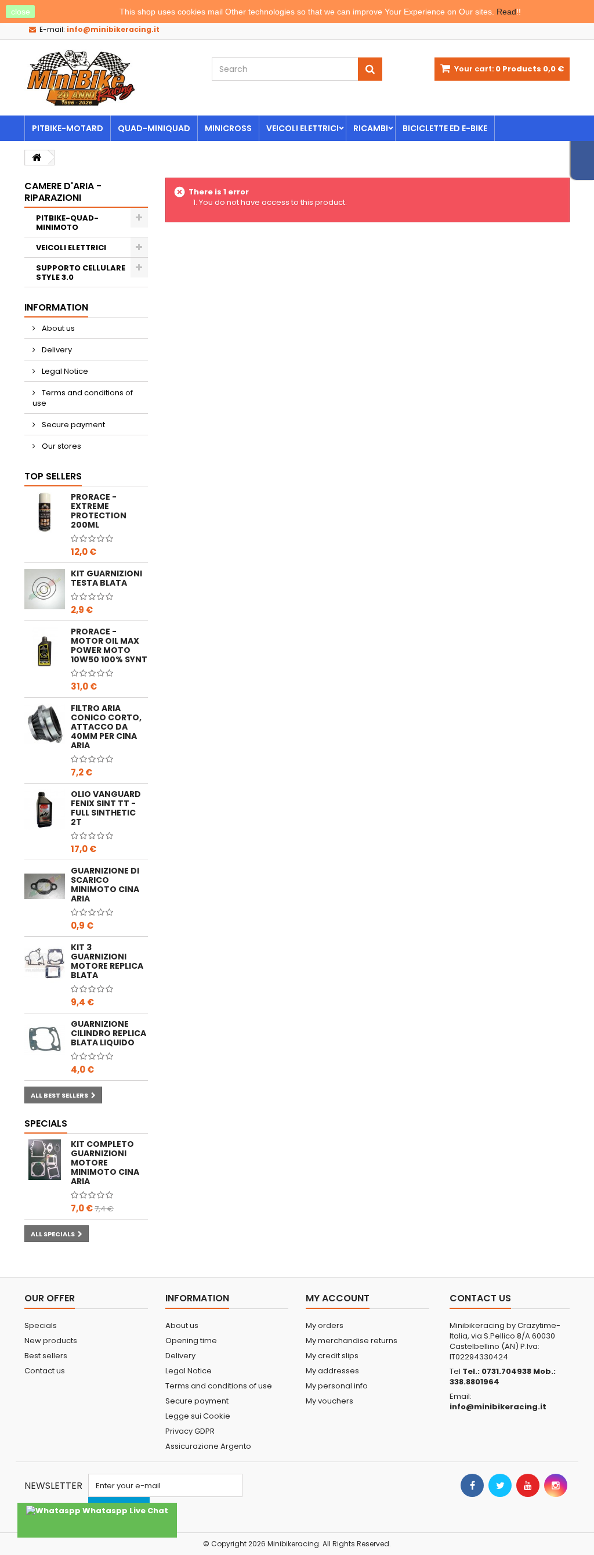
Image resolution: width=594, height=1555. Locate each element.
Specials (45, 1123)
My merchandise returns (351, 1340)
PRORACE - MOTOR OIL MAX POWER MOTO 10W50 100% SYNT (109, 645)
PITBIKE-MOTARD (67, 128)
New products (50, 1340)
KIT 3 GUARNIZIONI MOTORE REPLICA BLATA (107, 961)
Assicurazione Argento (208, 1446)
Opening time (191, 1340)
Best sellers (45, 1355)
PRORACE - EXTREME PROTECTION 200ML (98, 511)
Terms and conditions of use (82, 398)
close (20, 11)
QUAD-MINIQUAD (154, 128)
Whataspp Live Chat (124, 1510)
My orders (324, 1325)
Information (56, 307)
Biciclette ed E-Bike (445, 128)
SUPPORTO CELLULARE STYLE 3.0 (80, 272)
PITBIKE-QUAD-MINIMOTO (67, 222)
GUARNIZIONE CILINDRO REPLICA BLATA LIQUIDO (108, 1033)
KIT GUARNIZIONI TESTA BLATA (106, 578)
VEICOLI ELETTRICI (302, 128)
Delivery (56, 349)
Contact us (44, 1370)
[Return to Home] (37, 157)
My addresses (332, 1370)
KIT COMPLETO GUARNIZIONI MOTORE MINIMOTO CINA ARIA (105, 1162)
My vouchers (329, 1400)
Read (506, 11)
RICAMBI (370, 128)
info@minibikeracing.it (498, 1406)
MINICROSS (228, 128)
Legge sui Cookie (197, 1415)
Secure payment (72, 424)
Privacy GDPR (190, 1431)
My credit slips (332, 1355)
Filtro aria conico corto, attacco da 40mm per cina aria (106, 726)
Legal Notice (64, 371)
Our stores (60, 446)
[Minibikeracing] (109, 78)
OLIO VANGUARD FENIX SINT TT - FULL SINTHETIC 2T (106, 808)
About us (57, 328)
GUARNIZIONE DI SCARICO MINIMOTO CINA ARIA (105, 884)
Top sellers (53, 476)
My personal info (337, 1385)
